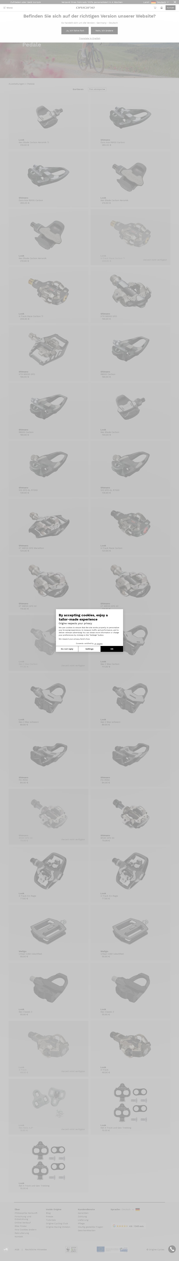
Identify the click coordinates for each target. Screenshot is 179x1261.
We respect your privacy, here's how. (74, 639)
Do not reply (67, 649)
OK (111, 649)
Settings (89, 649)
